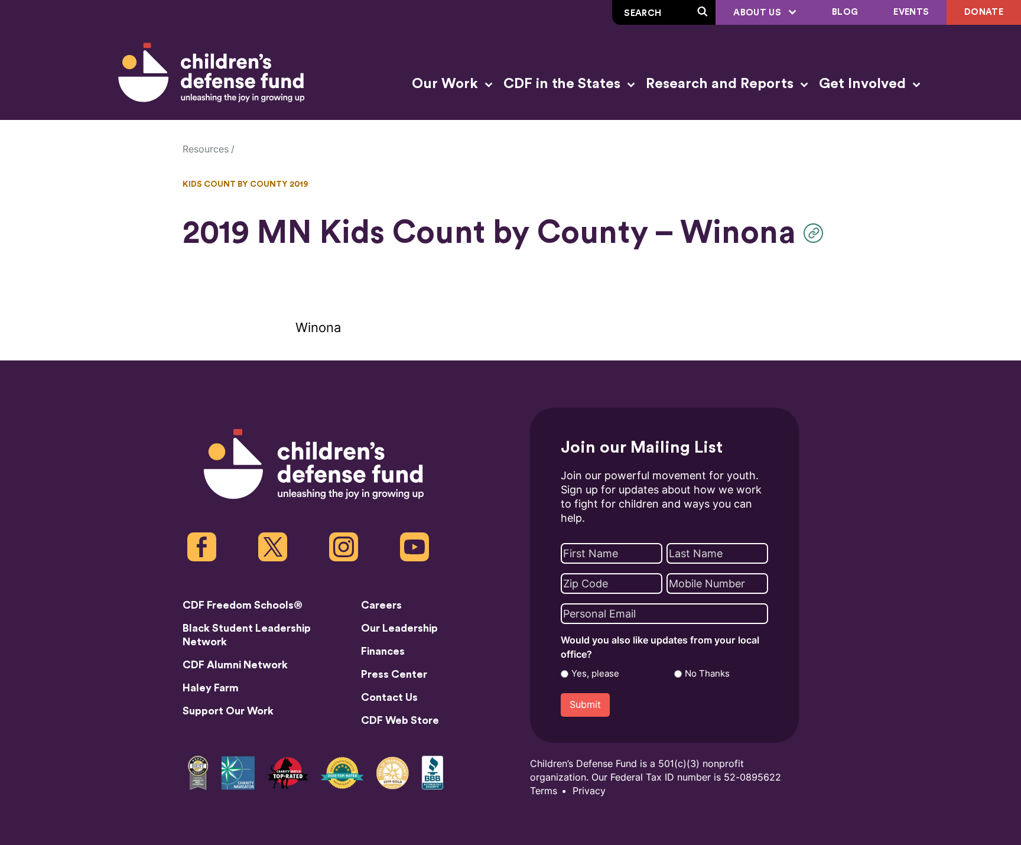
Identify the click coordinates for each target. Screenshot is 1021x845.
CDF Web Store (400, 720)
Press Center (394, 674)
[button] (816, 233)
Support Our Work (228, 711)
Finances (383, 651)
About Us (758, 12)
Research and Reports (721, 84)
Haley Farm (211, 687)
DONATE (983, 12)
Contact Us (389, 697)
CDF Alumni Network (235, 664)
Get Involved (864, 84)
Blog (845, 12)
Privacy (589, 791)
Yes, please (595, 673)
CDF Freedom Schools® (243, 605)
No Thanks (707, 673)
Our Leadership (399, 628)
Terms (543, 791)
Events (911, 12)
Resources (206, 149)
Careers (381, 605)
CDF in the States (563, 84)
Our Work (447, 84)
